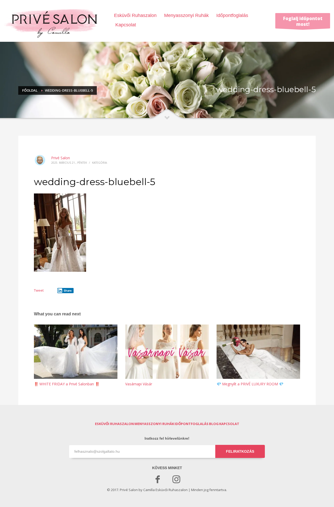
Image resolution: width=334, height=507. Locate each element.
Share (68, 290)
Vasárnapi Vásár (138, 383)
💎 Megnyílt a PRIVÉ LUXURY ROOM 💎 (250, 383)
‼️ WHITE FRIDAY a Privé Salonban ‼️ (66, 383)
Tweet (39, 290)
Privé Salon (60, 157)
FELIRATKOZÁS (240, 451)
